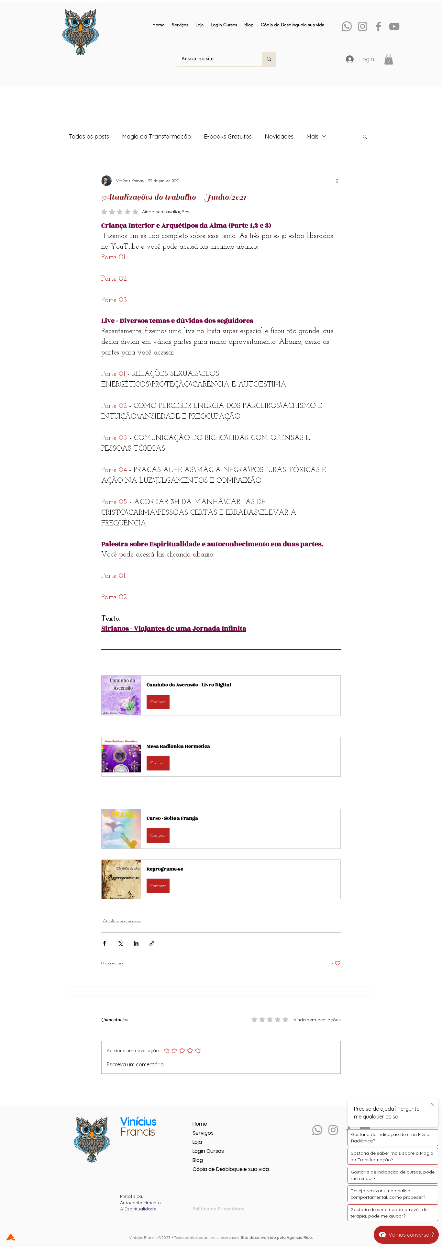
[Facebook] (378, 26)
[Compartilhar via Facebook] (104, 943)
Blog (198, 1160)
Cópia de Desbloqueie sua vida (215, 1169)
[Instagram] (362, 26)
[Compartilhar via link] (152, 943)
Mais (312, 136)
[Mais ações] (337, 181)
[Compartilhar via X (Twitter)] (120, 943)
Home (200, 1124)
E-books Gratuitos (228, 136)
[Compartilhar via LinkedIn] (136, 943)
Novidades (279, 136)
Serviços (203, 1133)
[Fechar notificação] (432, 1104)
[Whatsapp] (346, 26)
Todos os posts (89, 136)
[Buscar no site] (269, 59)
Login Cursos (208, 1151)
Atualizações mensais (122, 921)
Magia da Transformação (156, 136)
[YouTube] (394, 26)
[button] (388, 59)
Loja (197, 1142)
